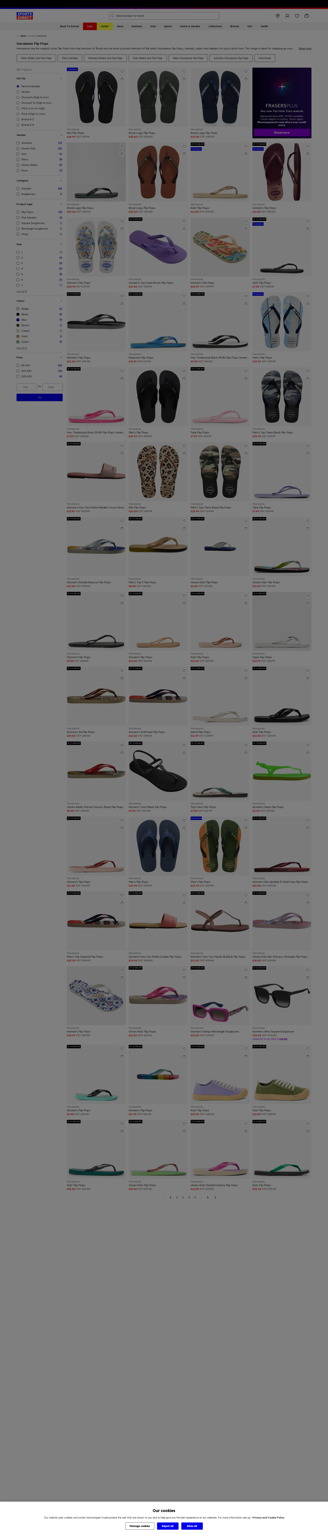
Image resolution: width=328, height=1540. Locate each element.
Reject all (168, 1526)
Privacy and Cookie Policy (268, 1517)
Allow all (192, 1526)
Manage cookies (140, 1526)
